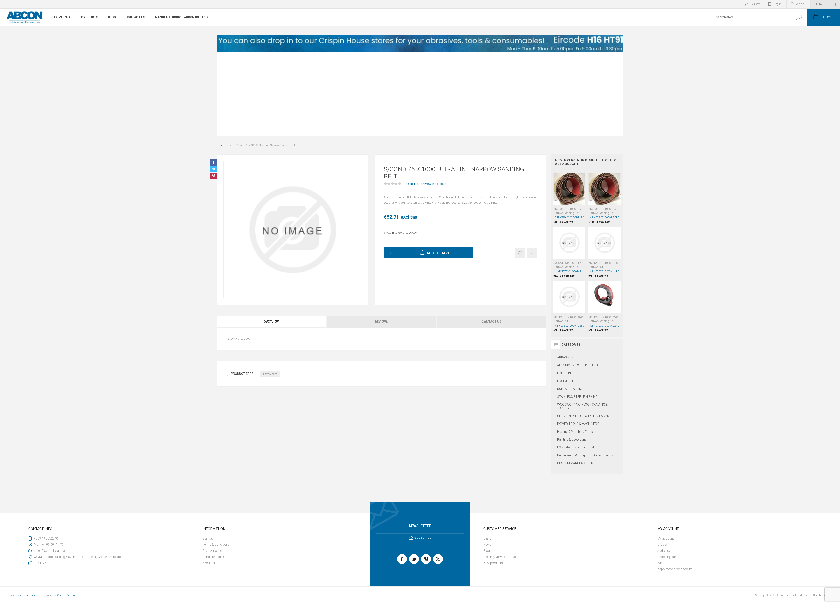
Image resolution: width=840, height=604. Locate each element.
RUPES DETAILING (569, 389)
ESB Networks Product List (575, 447)
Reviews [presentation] (381, 322)
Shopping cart (667, 557)
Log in (777, 4)
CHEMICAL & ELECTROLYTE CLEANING (583, 416)
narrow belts (270, 374)
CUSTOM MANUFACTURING (576, 463)
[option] (420, 43)
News (487, 544)
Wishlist (662, 563)
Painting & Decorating (572, 439)
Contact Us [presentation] (491, 322)
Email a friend (532, 253)
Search (799, 17)
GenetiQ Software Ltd (69, 595)
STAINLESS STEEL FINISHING (577, 396)
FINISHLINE (565, 373)
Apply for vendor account (674, 569)
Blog (486, 550)
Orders (662, 544)
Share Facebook (213, 162)
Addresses (664, 550)
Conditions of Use (214, 557)
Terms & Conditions (216, 544)
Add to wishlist (520, 253)
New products (493, 563)
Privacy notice (212, 550)
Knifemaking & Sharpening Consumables (585, 455)
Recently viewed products (500, 557)
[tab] (271, 322)
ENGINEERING (567, 381)
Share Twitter (213, 169)
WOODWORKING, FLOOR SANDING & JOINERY (582, 406)
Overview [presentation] (271, 322)
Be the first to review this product (426, 183)
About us (208, 563)
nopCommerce (28, 595)
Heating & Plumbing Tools (575, 431)
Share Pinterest (213, 176)
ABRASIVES (565, 357)
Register (755, 4)
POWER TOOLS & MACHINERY (578, 424)
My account (665, 538)
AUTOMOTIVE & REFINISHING (577, 365)
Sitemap (208, 538)
